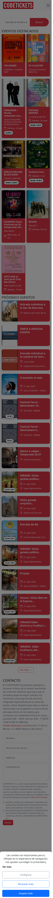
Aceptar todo (26, 893)
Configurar (26, 874)
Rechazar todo (26, 884)
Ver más (6, 866)
